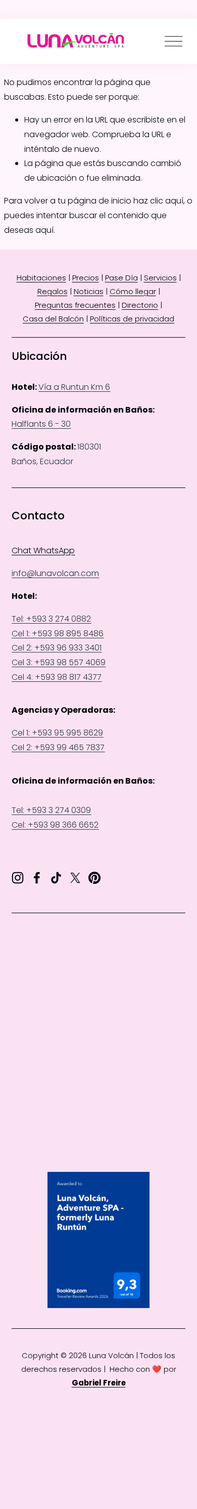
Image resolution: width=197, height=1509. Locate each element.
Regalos (52, 291)
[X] (75, 878)
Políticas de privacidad (132, 318)
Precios (85, 277)
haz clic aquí (158, 201)
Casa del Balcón (53, 318)
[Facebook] (37, 878)
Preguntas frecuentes (75, 305)
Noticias (89, 291)
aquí (44, 230)
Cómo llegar (133, 291)
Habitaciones (41, 277)
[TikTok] (56, 878)
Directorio (140, 305)
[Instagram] (18, 878)
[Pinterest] (94, 878)
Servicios (160, 277)
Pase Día (121, 277)
